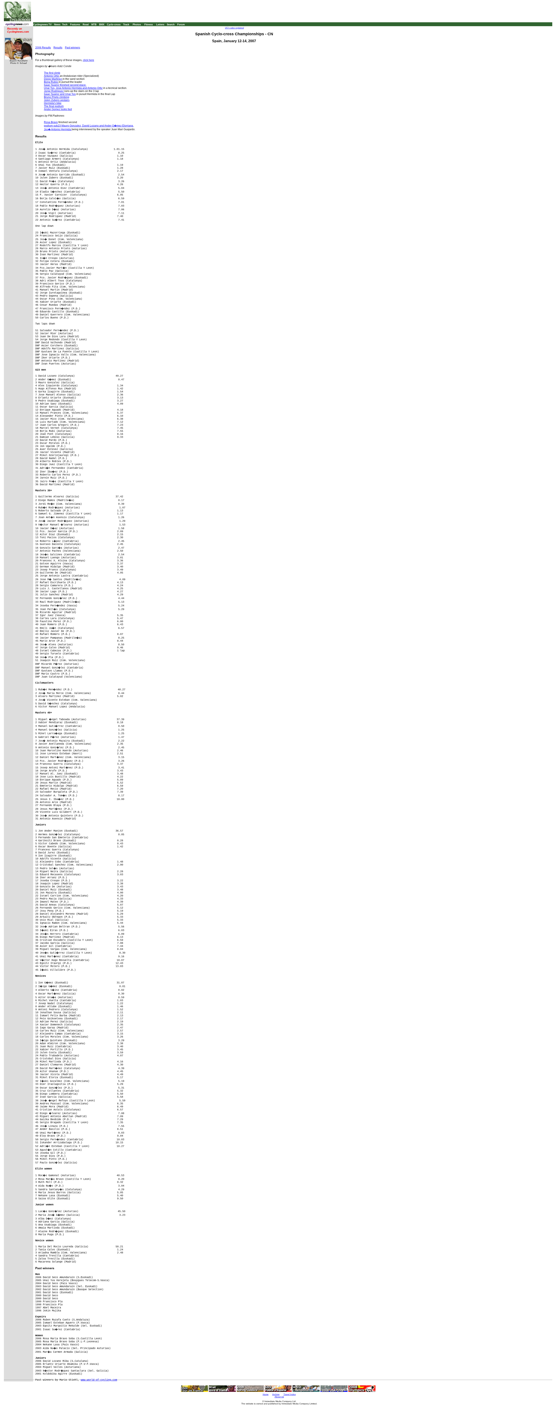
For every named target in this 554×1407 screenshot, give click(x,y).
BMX (101, 24)
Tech (65, 24)
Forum (181, 24)
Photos (137, 24)
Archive (276, 1394)
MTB (94, 24)
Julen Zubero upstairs (56, 100)
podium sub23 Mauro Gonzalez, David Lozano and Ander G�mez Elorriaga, (89, 125)
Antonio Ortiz (52, 75)
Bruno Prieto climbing (56, 97)
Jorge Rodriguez (54, 91)
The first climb (52, 72)
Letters (160, 24)
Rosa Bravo (51, 122)
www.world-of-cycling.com (99, 1379)
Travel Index (289, 1394)
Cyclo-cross (114, 24)
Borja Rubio (51, 82)
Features (75, 24)
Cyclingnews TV (42, 24)
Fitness (148, 24)
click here (88, 60)
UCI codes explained (234, 28)
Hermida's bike (52, 103)
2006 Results (43, 47)
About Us (279, 1397)
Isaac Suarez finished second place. (65, 85)
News (57, 24)
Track (126, 24)
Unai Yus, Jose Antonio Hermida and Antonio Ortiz (73, 88)
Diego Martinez (53, 78)
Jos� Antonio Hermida (58, 129)
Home (266, 1394)
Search (171, 24)
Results (57, 47)
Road (86, 24)
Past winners (72, 47)
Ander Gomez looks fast (58, 109)
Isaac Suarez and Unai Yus (60, 94)
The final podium (54, 106)
